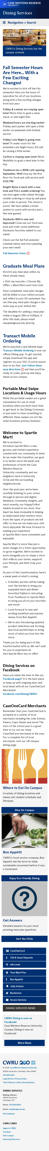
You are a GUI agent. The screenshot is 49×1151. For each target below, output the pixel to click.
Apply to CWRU (9, 1128)
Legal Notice (8, 1079)
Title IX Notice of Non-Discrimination (18, 1082)
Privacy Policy (21, 1079)
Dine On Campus (24, 810)
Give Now (7, 1132)
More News (24, 1042)
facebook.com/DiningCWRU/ (20, 693)
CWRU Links (10, 1123)
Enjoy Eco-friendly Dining (24, 878)
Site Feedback (9, 1113)
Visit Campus (8, 1135)
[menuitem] (24, 1128)
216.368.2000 (9, 1075)
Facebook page (12, 678)
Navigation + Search (18, 23)
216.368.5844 (15, 1105)
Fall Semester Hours (15, 253)
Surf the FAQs (24, 938)
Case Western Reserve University (23, 1067)
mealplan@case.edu (17, 1109)
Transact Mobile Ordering (18, 350)
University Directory (11, 1139)
